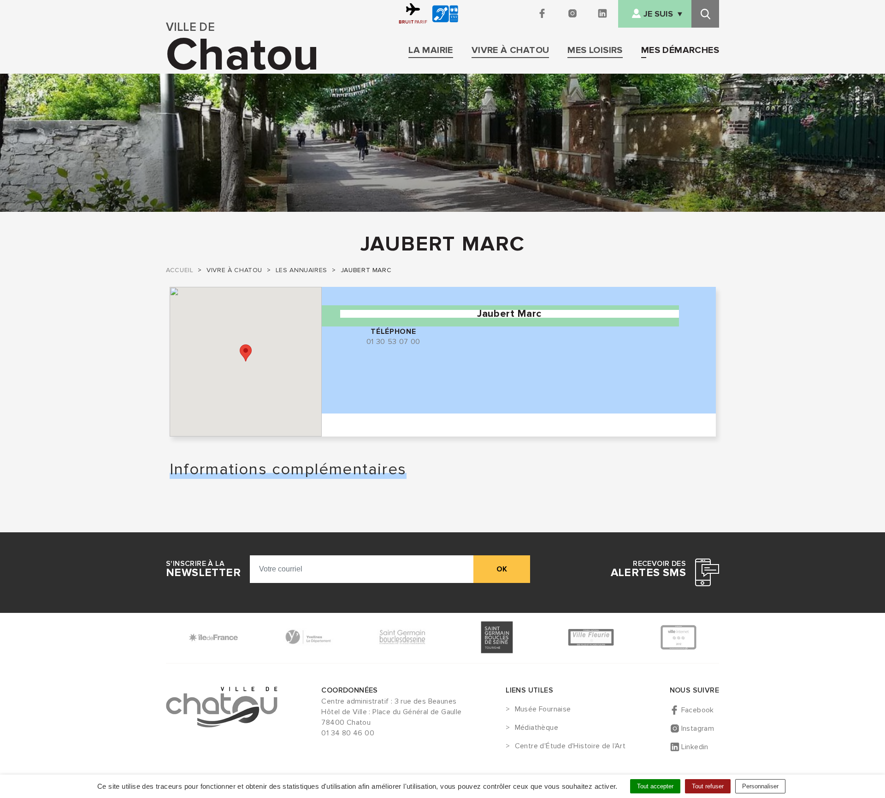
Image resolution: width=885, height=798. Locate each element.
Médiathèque (536, 728)
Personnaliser (760, 786)
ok (501, 569)
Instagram (697, 728)
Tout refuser (708, 786)
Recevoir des (648, 569)
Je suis (658, 14)
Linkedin (694, 746)
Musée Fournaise (543, 709)
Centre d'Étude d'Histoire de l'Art (570, 746)
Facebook (697, 710)
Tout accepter (655, 786)
